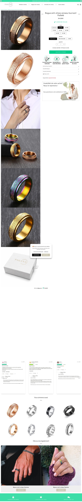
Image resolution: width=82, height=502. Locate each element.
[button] (1, 1)
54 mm (66, 27)
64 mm (57, 33)
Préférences (46, 251)
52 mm (60, 27)
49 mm (54, 27)
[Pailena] (8, 4)
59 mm (60, 30)
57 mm (54, 30)
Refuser (45, 254)
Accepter (36, 254)
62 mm (66, 30)
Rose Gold (53, 38)
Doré (69, 38)
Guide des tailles (61, 22)
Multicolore (62, 38)
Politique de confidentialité (38, 251)
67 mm (63, 33)
